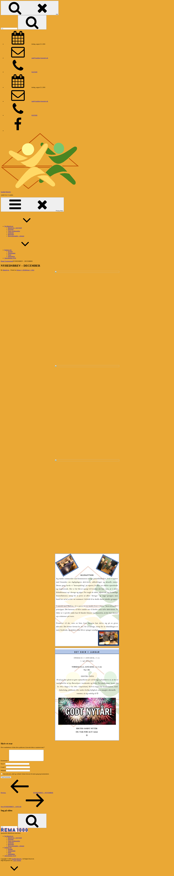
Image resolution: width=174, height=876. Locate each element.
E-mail (3, 767)
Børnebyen (6, 270)
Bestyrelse (11, 234)
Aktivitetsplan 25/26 (10, 258)
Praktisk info (8, 250)
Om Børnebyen (8, 226)
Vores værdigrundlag (14, 231)
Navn (3, 764)
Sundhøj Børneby (6, 192)
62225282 (34, 72)
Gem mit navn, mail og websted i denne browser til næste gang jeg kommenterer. (26, 774)
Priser (9, 255)
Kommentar (5, 760)
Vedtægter (11, 233)
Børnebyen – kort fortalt (15, 228)
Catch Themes (17, 860)
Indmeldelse (11, 256)
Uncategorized (9, 261)
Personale (11, 229)
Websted (3, 770)
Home (3, 261)
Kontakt (10, 251)
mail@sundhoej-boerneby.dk (40, 58)
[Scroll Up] (14, 874)
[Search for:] (9, 28)
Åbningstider (11, 253)
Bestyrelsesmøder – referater (16, 236)
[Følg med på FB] (18, 130)
